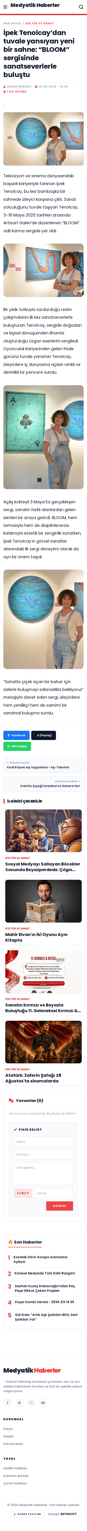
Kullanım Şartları (16, 1476)
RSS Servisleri (13, 1444)
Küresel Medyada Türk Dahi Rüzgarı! (45, 1273)
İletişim (8, 1436)
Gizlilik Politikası (15, 1468)
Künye (8, 1429)
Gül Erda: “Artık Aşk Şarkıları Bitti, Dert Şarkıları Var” (46, 1317)
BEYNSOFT (69, 1514)
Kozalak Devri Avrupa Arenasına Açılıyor (40, 1259)
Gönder (59, 1206)
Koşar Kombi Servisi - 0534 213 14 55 (44, 1302)
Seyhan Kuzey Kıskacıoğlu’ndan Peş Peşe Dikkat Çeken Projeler (45, 1288)
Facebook (18, 735)
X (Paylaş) (44, 735)
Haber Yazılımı (29, 1514)
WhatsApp (19, 746)
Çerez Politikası (15, 1483)
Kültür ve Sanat (40, 23)
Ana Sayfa (12, 23)
